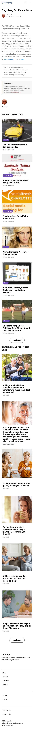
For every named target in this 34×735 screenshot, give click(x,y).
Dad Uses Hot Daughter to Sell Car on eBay (15, 145)
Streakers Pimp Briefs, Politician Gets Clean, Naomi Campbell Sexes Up (16, 328)
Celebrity (6, 321)
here (22, 59)
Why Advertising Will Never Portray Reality (15, 253)
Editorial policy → (16, 92)
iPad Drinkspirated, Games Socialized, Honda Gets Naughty (15, 290)
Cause (5, 282)
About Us (5, 677)
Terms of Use (7, 710)
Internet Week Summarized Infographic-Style (15, 181)
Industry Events (8, 175)
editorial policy (9, 75)
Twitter (5, 699)
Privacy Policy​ (7, 714)
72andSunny (9, 59)
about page (21, 75)
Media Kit (5, 684)
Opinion (6, 247)
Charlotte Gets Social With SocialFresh (15, 217)
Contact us (6, 681)
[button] (30, 3)
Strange (6, 139)
